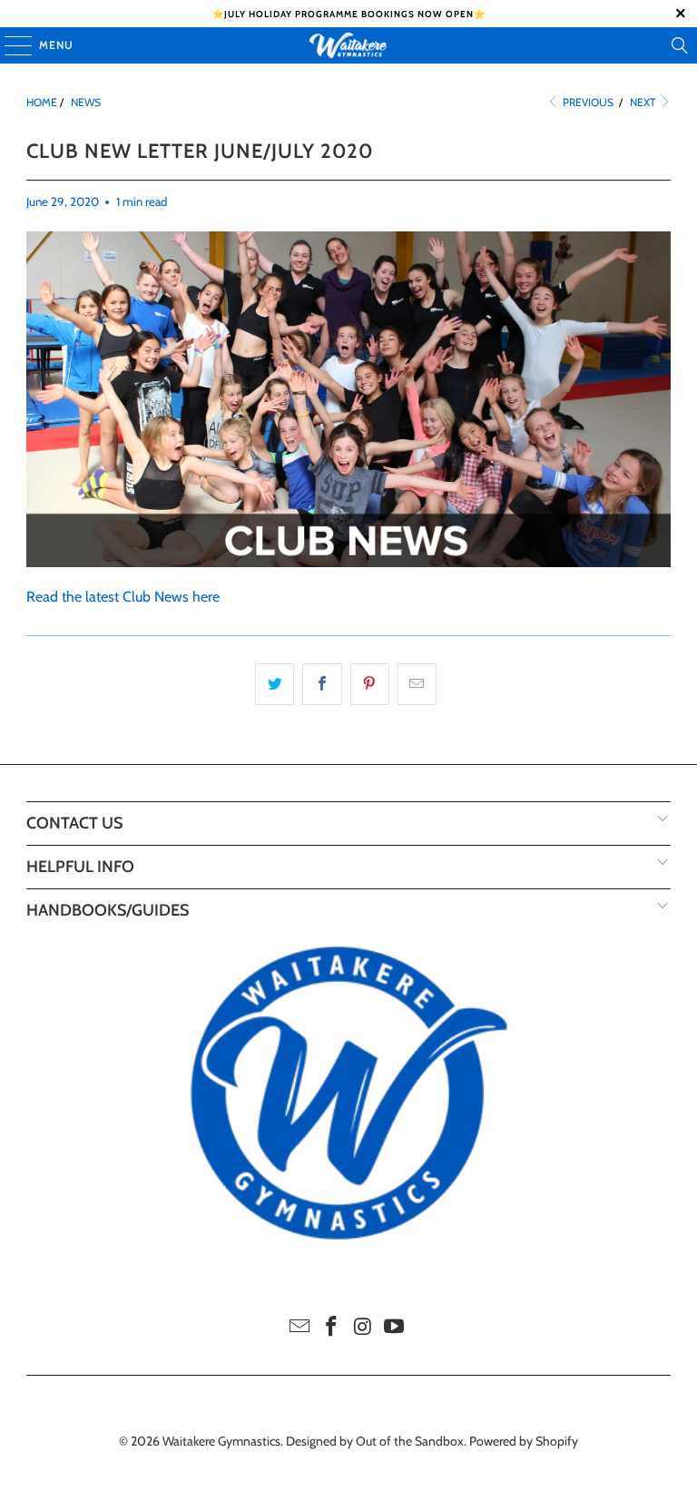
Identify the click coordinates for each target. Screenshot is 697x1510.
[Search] (680, 45)
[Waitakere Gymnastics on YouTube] (394, 1328)
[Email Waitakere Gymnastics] (300, 1328)
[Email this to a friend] (417, 684)
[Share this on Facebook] (321, 684)
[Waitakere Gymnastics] (348, 45)
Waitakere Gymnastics (221, 1441)
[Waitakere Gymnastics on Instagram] (364, 1328)
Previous (587, 102)
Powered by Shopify (523, 1441)
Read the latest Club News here (123, 596)
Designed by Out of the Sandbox (375, 1441)
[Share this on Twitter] (274, 684)
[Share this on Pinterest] (369, 684)
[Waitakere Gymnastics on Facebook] (332, 1328)
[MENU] (9, 45)
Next (644, 102)
